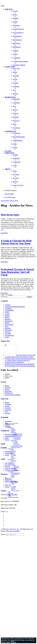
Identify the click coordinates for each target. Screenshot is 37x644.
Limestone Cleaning (16, 447)
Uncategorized (9, 335)
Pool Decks (17, 470)
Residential (4, 417)
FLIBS (7, 312)
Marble (7, 323)
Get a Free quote (10, 197)
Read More (4, 233)
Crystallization (9, 310)
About (3, 459)
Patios (15, 469)
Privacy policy (5, 642)
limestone (8, 319)
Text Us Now (5, 200)
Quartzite (7, 408)
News (6, 326)
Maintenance (9, 321)
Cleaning (7, 305)
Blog (9, 494)
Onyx (6, 411)
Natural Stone (9, 324)
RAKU (7, 386)
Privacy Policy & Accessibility (10, 531)
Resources (4, 474)
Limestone (8, 410)
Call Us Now (14, 200)
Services (3, 382)
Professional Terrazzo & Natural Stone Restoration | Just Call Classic (17, 272)
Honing (7, 317)
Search (3, 534)
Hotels (12, 475)
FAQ (9, 491)
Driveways (16, 467)
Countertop (8, 308)
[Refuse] (15, 642)
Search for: (4, 297)
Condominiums (14, 474)
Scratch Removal (18, 435)
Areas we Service (15, 490)
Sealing (16, 443)
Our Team (13, 486)
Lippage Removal (18, 433)
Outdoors (13, 465)
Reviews (13, 489)
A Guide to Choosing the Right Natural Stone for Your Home (16, 242)
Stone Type (4, 398)
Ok (12, 642)
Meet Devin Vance (10, 214)
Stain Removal (17, 436)
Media (9, 495)
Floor (12, 462)
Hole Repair (17, 439)
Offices (13, 477)
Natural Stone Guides (13, 497)
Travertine (8, 333)
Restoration (8, 330)
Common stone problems (12, 395)
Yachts (7, 337)
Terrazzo (7, 332)
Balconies (16, 466)
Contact (3, 490)
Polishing (8, 328)
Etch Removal (17, 438)
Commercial (5, 430)
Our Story (13, 487)
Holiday (7, 315)
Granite (7, 314)
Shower (13, 463)
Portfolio (4, 447)
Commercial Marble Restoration (15, 306)
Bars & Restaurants (15, 473)
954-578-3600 (9, 194)
